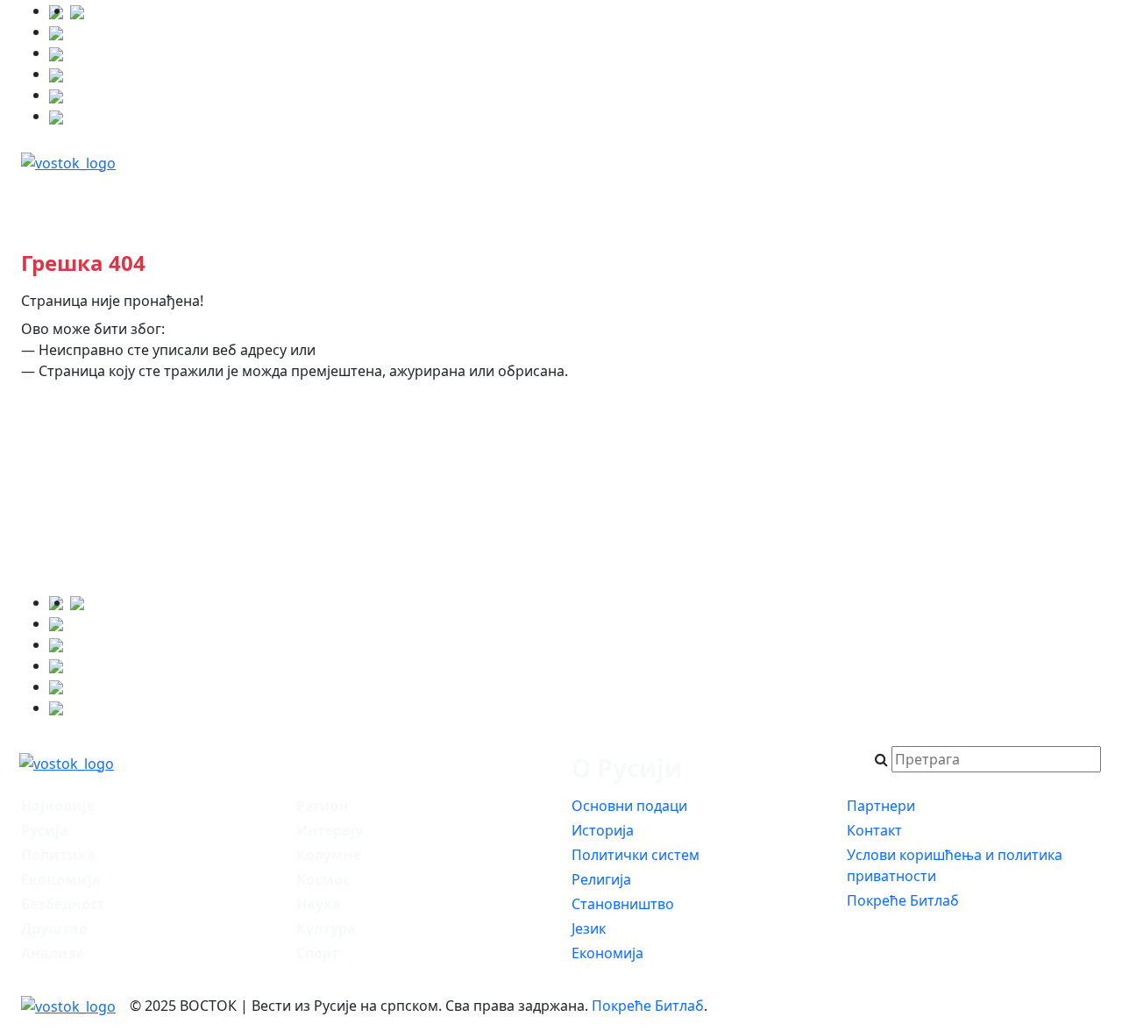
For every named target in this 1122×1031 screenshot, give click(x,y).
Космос (323, 879)
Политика (284, 198)
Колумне (1061, 198)
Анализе (846, 198)
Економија (530, 198)
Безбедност (406, 198)
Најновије (79, 198)
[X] (56, 31)
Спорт (317, 953)
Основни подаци (629, 805)
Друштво (645, 198)
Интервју (953, 198)
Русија (181, 198)
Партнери (881, 805)
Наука (318, 904)
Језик (589, 928)
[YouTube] (56, 52)
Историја (603, 830)
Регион (747, 198)
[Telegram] (56, 115)
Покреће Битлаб (903, 900)
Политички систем (635, 854)
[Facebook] (77, 10)
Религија (601, 879)
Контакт (874, 830)
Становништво (623, 904)
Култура (326, 928)
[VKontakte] (56, 73)
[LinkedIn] (56, 94)
